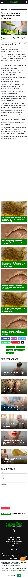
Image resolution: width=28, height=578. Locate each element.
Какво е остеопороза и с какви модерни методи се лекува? (13, 373)
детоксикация (20, 347)
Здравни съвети (14, 539)
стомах (17, 350)
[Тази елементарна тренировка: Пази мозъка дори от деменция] (14, 421)
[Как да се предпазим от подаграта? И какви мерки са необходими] (14, 386)
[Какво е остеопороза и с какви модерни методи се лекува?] (14, 369)
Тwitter (23, 338)
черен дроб (10, 353)
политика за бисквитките (18, 570)
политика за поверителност (10, 572)
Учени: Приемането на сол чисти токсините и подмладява (12, 459)
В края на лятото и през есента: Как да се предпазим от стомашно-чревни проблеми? (13, 407)
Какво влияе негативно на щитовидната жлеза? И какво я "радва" (13, 442)
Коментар (4, 484)
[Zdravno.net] (14, 525)
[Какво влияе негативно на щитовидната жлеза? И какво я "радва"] (14, 438)
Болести (5, 9)
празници (10, 350)
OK (19, 575)
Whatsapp (7, 342)
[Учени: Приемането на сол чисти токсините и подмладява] (14, 456)
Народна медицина (14, 541)
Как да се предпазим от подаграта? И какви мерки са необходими (13, 390)
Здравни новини (14, 537)
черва (23, 350)
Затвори (11, 575)
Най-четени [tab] (6, 514)
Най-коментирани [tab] (18, 514)
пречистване (10, 347)
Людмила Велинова (4, 39)
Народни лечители (14, 543)
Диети (14, 545)
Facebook (6, 338)
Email (2, 478)
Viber (15, 338)
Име (2, 472)
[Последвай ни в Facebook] (14, 530)
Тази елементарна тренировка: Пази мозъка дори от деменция (13, 425)
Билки (14, 547)
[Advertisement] (14, 158)
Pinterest (17, 342)
